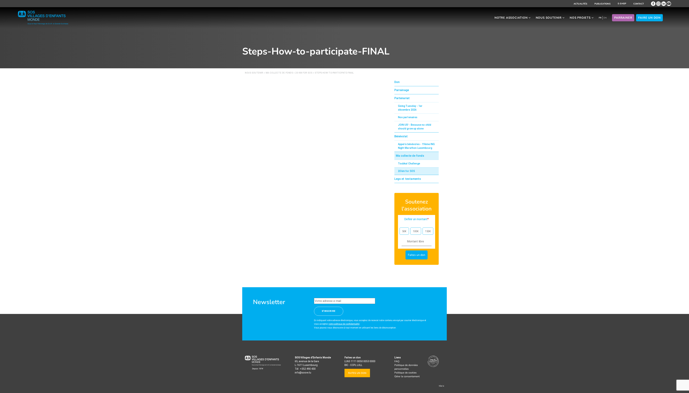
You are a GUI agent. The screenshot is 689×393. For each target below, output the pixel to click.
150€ (428, 231)
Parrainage (401, 90)
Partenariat (402, 98)
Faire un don (649, 18)
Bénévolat (401, 136)
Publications (602, 3)
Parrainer (623, 18)
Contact (638, 3)
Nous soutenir (549, 18)
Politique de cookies (405, 372)
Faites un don (357, 373)
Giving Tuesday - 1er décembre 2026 (410, 108)
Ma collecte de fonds (279, 73)
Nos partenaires (408, 117)
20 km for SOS (303, 73)
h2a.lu (441, 386)
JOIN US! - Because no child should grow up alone (414, 126)
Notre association (511, 18)
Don (397, 82)
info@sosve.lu (303, 372)
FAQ (396, 361)
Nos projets (580, 18)
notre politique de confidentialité (344, 324)
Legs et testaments (407, 179)
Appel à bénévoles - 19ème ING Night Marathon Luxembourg (416, 146)
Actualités (580, 3)
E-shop (622, 3)
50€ (404, 231)
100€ (416, 231)
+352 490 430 (308, 368)
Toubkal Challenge (409, 163)
